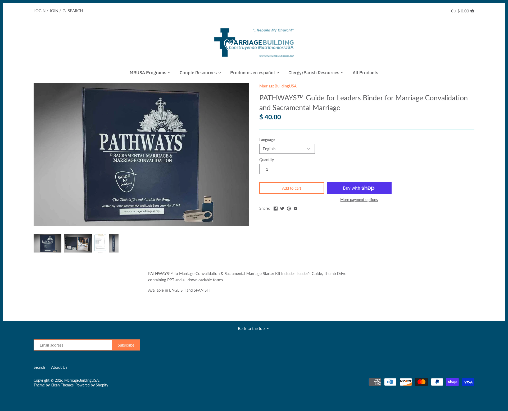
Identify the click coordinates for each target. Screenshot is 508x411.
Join (53, 10)
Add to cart (291, 188)
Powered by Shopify (91, 385)
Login (40, 10)
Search (39, 367)
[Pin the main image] (289, 207)
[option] (47, 243)
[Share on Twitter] (282, 207)
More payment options (359, 200)
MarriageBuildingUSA (278, 85)
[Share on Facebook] (276, 207)
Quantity (266, 160)
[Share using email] (295, 207)
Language (267, 140)
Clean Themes (62, 385)
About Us (59, 367)
